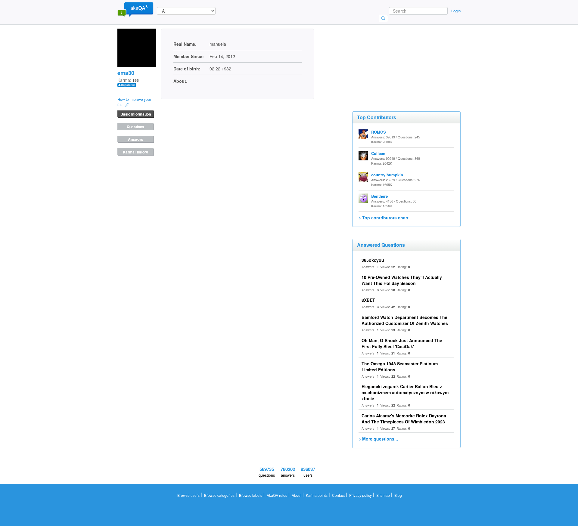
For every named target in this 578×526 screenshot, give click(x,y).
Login (456, 11)
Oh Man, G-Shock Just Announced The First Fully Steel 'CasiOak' (402, 343)
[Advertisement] (397, 58)
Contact (338, 495)
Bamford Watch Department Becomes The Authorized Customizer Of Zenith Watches (405, 320)
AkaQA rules (277, 495)
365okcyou (373, 260)
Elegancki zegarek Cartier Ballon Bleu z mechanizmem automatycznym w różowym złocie (405, 392)
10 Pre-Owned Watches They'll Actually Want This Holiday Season (402, 280)
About (296, 495)
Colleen (378, 153)
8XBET (368, 300)
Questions (135, 126)
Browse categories (219, 495)
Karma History (135, 152)
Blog (398, 495)
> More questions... (378, 439)
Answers (135, 139)
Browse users (188, 495)
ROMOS (378, 132)
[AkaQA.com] (135, 9)
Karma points (317, 495)
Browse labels (250, 495)
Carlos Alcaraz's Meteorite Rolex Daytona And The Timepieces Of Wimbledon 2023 (404, 419)
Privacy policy (360, 495)
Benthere (379, 196)
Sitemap (383, 495)
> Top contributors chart (384, 218)
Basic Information (135, 114)
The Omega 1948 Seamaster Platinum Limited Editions (400, 366)
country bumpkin (387, 175)
